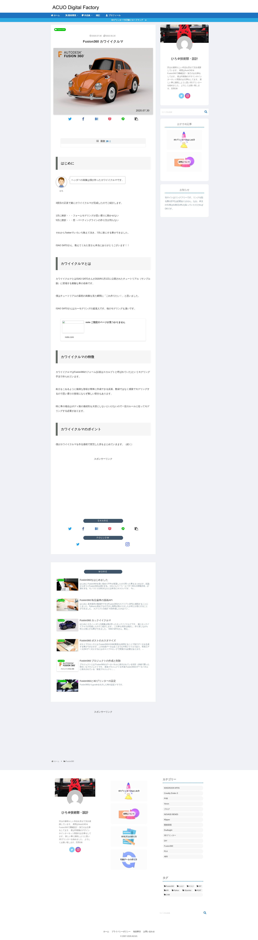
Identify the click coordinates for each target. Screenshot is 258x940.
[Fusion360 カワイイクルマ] (96, 119)
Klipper (167, 819)
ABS (166, 856)
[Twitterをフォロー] (77, 544)
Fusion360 (61, 29)
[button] (204, 111)
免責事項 (137, 931)
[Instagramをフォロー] (127, 544)
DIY (165, 841)
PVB (166, 798)
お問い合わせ (149, 931)
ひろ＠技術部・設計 (184, 58)
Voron (166, 804)
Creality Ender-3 (171, 793)
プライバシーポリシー (121, 931)
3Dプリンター (170, 835)
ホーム (106, 931)
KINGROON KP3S (172, 788)
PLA (166, 851)
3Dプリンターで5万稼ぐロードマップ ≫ (129, 20)
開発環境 (168, 825)
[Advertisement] (103, 480)
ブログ (167, 809)
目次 (103, 141)
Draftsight (168, 830)
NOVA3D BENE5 (171, 814)
